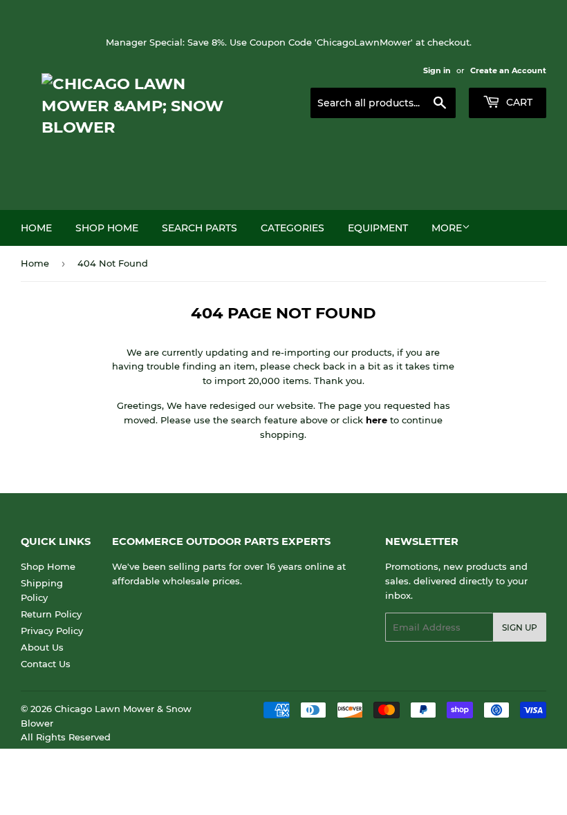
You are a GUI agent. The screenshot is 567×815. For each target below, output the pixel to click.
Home (36, 228)
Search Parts (199, 228)
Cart (517, 102)
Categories (292, 228)
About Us (42, 647)
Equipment (378, 228)
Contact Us (46, 663)
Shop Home (106, 228)
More (446, 228)
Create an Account (508, 70)
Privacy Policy (52, 630)
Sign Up (519, 627)
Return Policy (51, 614)
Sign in (437, 70)
